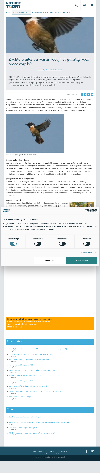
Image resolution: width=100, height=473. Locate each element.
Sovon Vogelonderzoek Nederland (50, 70)
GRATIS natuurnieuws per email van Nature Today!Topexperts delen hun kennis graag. (28, 324)
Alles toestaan (82, 260)
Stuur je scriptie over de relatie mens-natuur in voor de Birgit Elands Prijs (35, 391)
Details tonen (86, 253)
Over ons (54, 12)
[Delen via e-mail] (92, 94)
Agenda (66, 12)
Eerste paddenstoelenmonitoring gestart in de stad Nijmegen (31, 354)
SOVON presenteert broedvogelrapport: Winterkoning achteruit (32, 433)
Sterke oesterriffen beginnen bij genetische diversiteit (28, 386)
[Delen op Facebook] (82, 94)
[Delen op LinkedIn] (88, 94)
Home (8, 12)
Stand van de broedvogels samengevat (23, 427)
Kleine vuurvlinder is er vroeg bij (20, 397)
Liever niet (49, 260)
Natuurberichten (21, 12)
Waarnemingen (39, 12)
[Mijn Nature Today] (92, 5)
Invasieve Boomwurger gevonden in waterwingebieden (29, 359)
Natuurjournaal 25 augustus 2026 (21, 381)
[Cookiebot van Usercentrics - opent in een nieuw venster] (86, 210)
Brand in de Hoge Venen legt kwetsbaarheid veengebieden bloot (32, 370)
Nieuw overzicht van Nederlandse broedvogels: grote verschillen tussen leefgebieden (39, 422)
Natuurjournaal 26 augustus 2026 (21, 365)
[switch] (37, 244)
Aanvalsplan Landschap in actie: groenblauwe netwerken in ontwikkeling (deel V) (38, 349)
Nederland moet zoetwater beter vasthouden (25, 375)
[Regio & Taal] (84, 5)
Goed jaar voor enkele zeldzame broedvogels (25, 417)
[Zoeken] (76, 5)
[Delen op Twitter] (85, 94)
